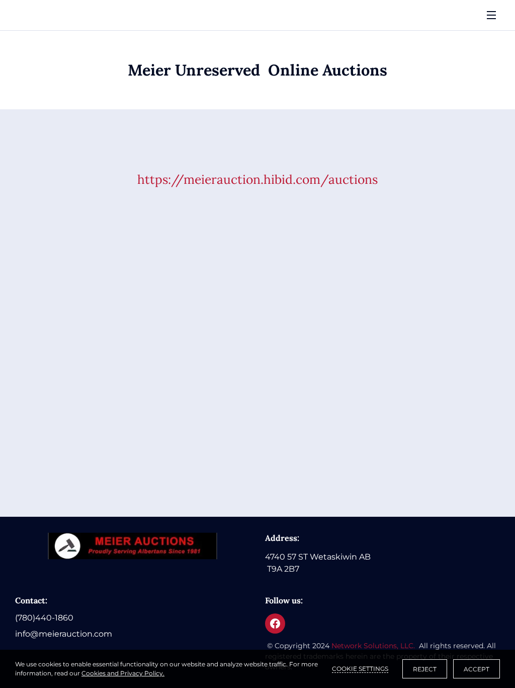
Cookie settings (360, 668)
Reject (425, 669)
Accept (476, 669)
